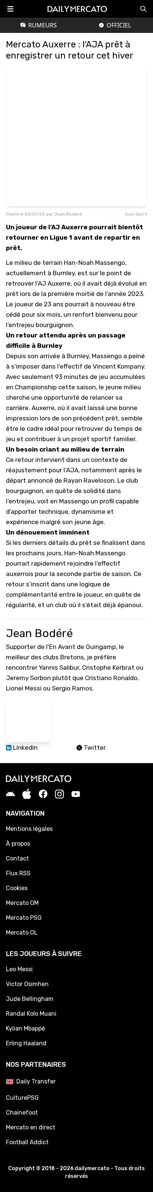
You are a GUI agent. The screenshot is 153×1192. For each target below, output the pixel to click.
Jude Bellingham (29, 998)
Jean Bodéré (68, 214)
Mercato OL (22, 932)
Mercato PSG (24, 917)
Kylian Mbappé (25, 1028)
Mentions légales (29, 828)
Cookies (16, 888)
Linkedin (25, 747)
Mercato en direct (30, 1127)
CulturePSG (22, 1097)
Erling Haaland (26, 1043)
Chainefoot (22, 1112)
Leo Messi (19, 969)
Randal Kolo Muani (31, 1013)
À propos (18, 843)
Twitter (94, 747)
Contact (17, 858)
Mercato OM (22, 902)
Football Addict (27, 1142)
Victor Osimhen (27, 984)
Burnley (78, 356)
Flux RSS (18, 873)
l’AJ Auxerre (53, 283)
